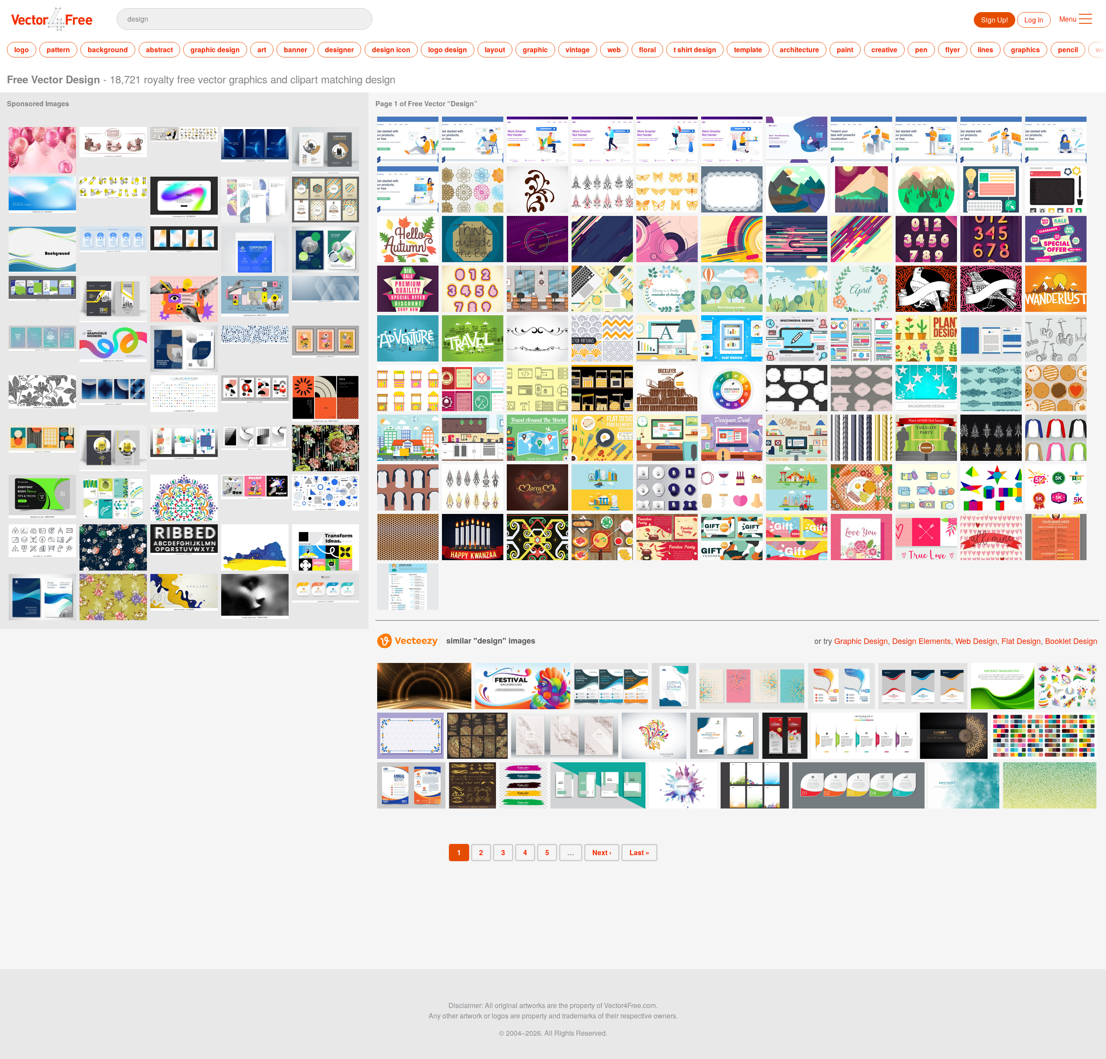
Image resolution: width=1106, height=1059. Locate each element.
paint (845, 49)
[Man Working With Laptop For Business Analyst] (861, 140)
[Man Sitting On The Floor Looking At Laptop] (408, 140)
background (108, 49)
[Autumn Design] (408, 239)
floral (647, 49)
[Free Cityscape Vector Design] (408, 438)
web (614, 49)
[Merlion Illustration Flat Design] (602, 487)
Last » (639, 852)
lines (985, 49)
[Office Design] (537, 289)
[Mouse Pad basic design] (667, 487)
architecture (799, 49)
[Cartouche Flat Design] (796, 388)
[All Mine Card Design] (991, 537)
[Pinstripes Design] (602, 189)
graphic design (215, 49)
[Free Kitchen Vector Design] (472, 438)
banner (295, 49)
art (261, 49)
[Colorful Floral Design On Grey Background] (654, 736)
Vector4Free (52, 19)
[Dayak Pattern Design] (537, 537)
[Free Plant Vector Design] (926, 338)
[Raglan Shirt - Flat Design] (1056, 438)
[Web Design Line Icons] (537, 388)
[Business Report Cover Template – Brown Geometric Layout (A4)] (325, 150)
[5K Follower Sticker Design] (1056, 487)
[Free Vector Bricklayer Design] (667, 388)
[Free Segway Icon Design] (1056, 338)
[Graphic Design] (1056, 189)
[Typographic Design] (472, 239)
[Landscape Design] (796, 189)
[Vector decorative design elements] (537, 338)
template (748, 49)
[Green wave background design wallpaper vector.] (1002, 686)
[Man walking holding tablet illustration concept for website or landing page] (602, 140)
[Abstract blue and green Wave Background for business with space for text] (42, 249)
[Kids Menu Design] (472, 388)
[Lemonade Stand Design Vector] (408, 388)
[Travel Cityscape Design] (472, 338)
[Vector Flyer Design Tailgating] (926, 438)
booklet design (1071, 640)
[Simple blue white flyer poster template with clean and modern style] (255, 249)
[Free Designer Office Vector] (796, 438)
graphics (1025, 49)
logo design (447, 49)
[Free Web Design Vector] (861, 338)
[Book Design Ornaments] (991, 388)
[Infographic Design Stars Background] (926, 388)
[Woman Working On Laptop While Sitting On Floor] (1056, 140)
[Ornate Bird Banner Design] (991, 289)
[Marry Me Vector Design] (537, 487)
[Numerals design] (926, 239)
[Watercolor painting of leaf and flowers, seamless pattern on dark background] (325, 448)
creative (884, 49)
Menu (1068, 19)
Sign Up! (994, 20)
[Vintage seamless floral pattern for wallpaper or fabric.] (113, 597)
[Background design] (537, 239)
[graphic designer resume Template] (1056, 537)
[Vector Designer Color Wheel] (732, 388)
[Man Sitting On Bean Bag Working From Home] (796, 140)
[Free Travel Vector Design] (537, 438)
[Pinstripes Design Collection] (991, 438)
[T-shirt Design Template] (408, 487)
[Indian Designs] (472, 189)
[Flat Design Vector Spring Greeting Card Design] (667, 289)
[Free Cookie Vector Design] (1056, 388)
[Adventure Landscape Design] (408, 338)
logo (21, 49)
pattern (58, 49)
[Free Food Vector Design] (602, 438)
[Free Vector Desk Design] (667, 338)
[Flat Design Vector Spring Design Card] (861, 289)
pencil (1068, 49)
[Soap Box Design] (926, 487)
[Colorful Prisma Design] (991, 487)
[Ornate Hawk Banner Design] (926, 289)
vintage (578, 49)
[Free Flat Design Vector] (732, 338)
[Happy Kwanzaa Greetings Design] (472, 537)
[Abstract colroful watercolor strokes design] (523, 785)
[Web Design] (991, 189)
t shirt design (695, 49)
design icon (391, 49)
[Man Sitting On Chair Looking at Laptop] (472, 140)
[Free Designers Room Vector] (667, 438)
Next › (601, 852)
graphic (535, 49)
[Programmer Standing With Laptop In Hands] (926, 140)
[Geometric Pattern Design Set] (602, 338)
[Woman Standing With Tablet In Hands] (408, 189)
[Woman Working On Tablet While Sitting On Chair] (991, 140)
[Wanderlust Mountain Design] (1056, 289)
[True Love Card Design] (926, 537)
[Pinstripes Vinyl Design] (472, 487)
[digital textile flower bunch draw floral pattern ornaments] (113, 547)
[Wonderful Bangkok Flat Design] (796, 487)
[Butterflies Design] (667, 189)
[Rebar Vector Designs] (861, 438)
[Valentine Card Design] (861, 537)
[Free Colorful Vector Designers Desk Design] (602, 289)
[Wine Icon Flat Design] (732, 487)
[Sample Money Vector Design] (732, 537)
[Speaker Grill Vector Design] (408, 537)
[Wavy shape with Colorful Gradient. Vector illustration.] (113, 349)
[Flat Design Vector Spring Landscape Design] (732, 289)
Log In (1033, 20)
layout (495, 49)
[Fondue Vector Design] (602, 537)
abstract (159, 49)
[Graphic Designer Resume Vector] (408, 587)
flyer (952, 49)
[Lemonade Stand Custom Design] (602, 388)
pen (921, 49)
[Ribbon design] (1056, 239)
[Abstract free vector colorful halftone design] (683, 785)
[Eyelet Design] (732, 189)
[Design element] (537, 189)
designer (339, 49)
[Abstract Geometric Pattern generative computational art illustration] (255, 349)
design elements (921, 640)
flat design (1021, 640)
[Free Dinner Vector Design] (861, 487)
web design (976, 640)
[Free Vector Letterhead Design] (991, 338)
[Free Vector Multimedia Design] (796, 338)
